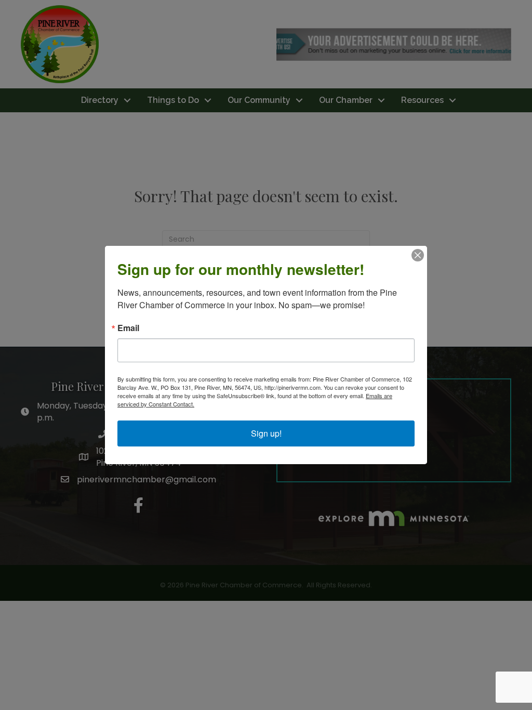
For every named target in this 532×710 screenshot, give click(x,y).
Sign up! (266, 433)
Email (128, 328)
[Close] (417, 255)
